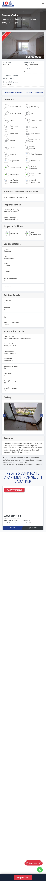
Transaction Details (13, 92)
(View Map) (32, 19)
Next (41, 415)
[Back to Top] (40, 876)
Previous (4, 415)
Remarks (39, 92)
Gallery (28, 92)
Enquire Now (23, 877)
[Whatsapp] (40, 870)
